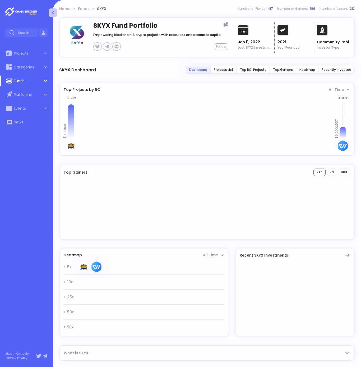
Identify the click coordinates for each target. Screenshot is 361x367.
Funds (84, 8)
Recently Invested (336, 69)
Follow (221, 46)
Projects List (223, 69)
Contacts (22, 353)
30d (344, 172)
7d (332, 172)
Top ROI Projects (253, 69)
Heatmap (307, 69)
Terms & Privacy (16, 358)
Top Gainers (283, 69)
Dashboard (198, 69)
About (9, 353)
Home (65, 8)
